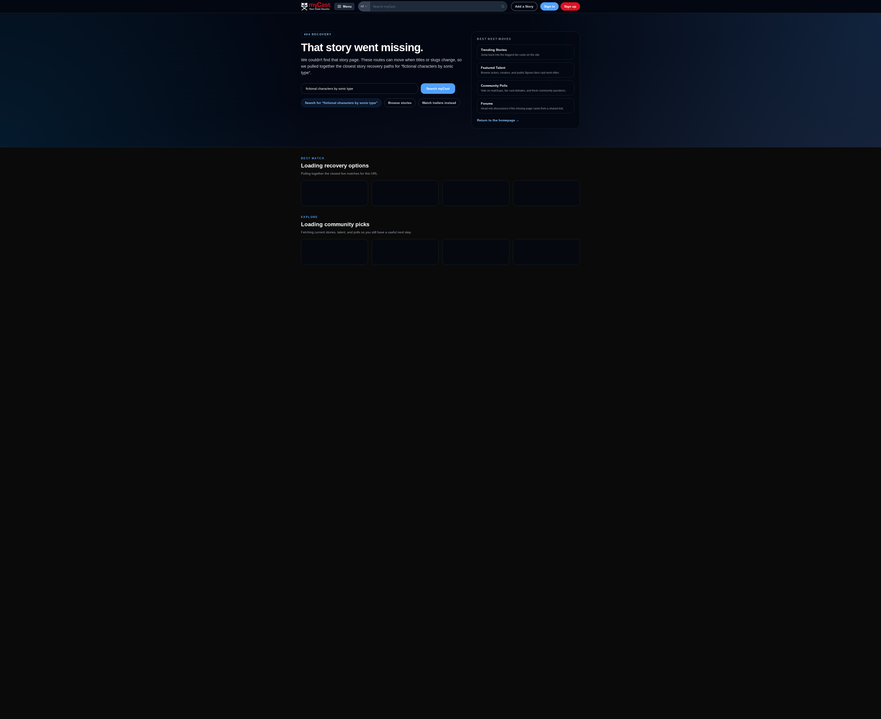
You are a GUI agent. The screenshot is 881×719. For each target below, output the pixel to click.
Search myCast (438, 88)
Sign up (570, 6)
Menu (347, 6)
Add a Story (524, 6)
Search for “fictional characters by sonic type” (341, 103)
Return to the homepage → (498, 120)
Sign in (549, 6)
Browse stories (400, 103)
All (362, 6)
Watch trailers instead (439, 103)
